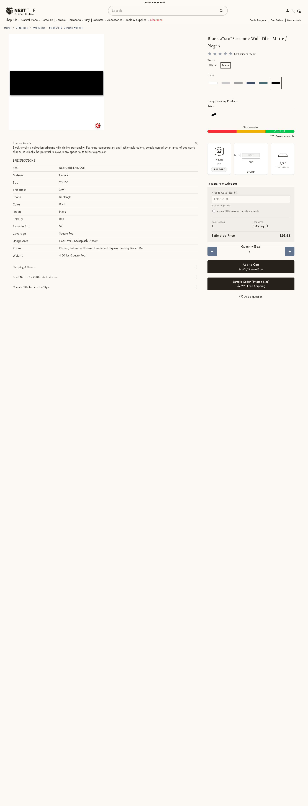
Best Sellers (277, 20)
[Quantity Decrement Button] (212, 251)
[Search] (221, 10)
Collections (22, 27)
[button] (56, 82)
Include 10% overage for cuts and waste (238, 211)
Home (7, 27)
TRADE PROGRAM (154, 2)
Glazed (213, 65)
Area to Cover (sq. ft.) (224, 193)
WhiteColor (39, 27)
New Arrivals (294, 20)
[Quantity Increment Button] (289, 251)
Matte (225, 65)
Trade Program (258, 20)
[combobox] (164, 11)
